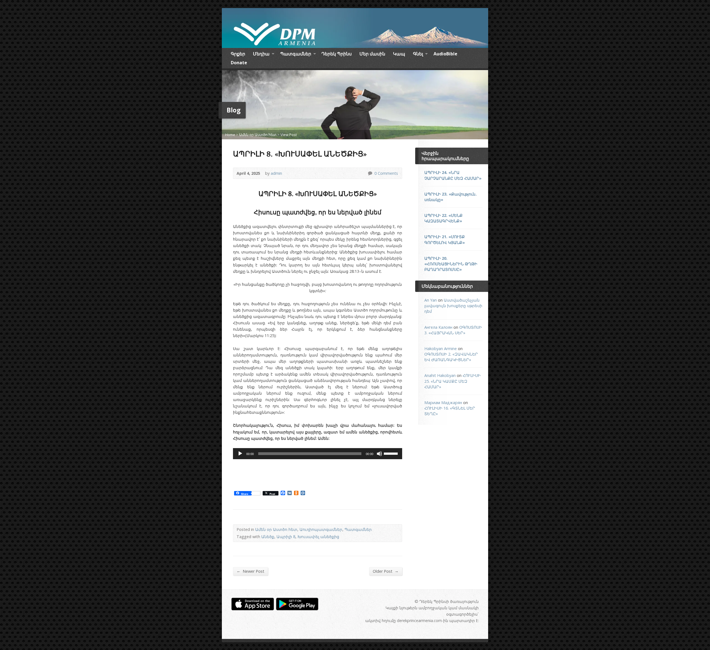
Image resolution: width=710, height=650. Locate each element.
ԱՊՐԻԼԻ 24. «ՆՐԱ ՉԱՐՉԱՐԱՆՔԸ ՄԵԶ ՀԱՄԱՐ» (452, 175)
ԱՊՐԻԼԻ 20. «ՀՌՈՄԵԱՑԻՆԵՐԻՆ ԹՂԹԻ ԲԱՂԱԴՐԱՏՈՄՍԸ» (450, 264)
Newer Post (250, 571)
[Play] (240, 453)
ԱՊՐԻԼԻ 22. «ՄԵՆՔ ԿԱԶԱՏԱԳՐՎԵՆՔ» (443, 218)
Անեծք (267, 536)
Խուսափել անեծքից (318, 536)
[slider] (391, 453)
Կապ (399, 54)
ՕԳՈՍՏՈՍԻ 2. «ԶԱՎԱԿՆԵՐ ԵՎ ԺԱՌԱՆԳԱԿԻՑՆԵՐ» (451, 356)
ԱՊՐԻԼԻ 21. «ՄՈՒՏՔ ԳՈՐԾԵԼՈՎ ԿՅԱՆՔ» (444, 239)
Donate (239, 63)
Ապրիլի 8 (286, 536)
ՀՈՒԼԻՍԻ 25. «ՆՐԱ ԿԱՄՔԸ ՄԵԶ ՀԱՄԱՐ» (452, 381)
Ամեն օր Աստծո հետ (258, 134)
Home (230, 134)
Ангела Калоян (438, 327)
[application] (317, 453)
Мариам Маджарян (443, 402)
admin (276, 173)
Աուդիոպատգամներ (321, 529)
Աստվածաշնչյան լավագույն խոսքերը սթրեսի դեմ (453, 305)
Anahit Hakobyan (440, 375)
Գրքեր (238, 54)
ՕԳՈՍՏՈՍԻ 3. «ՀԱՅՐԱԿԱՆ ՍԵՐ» (453, 330)
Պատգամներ (295, 54)
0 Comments (370, 173)
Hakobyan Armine (440, 348)
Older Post (386, 571)
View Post (288, 134)
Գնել (418, 54)
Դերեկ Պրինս (336, 54)
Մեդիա (261, 54)
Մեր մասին (372, 54)
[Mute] (379, 453)
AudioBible (445, 54)
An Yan (430, 300)
